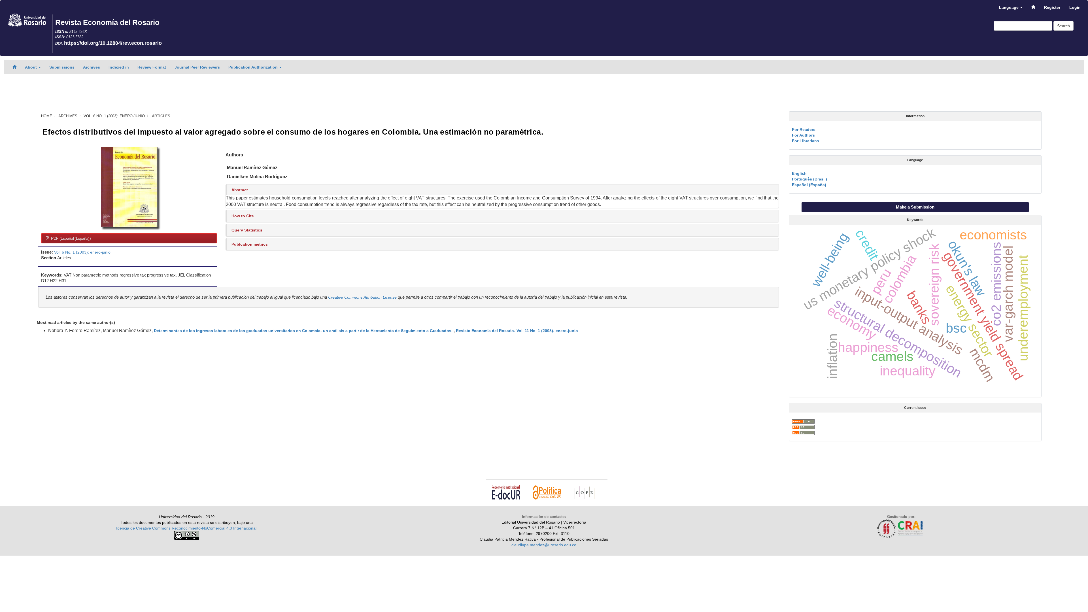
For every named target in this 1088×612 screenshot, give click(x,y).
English (799, 173)
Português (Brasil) (809, 179)
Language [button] (1009, 7)
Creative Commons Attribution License (362, 297)
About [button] (31, 67)
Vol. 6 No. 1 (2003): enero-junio (114, 116)
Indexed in (119, 67)
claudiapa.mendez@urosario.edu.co (543, 545)
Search (1063, 26)
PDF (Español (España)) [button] (70, 238)
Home (46, 116)
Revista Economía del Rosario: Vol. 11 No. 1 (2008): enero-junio (517, 330)
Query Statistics (246, 230)
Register (1052, 7)
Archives (91, 67)
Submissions (62, 67)
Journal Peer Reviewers (197, 67)
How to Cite (242, 216)
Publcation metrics (249, 244)
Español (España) (809, 184)
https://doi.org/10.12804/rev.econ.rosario (113, 43)
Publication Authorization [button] (253, 67)
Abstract (239, 190)
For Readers (803, 129)
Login (1075, 7)
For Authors (803, 135)
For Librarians (805, 141)
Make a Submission (915, 207)
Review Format (151, 67)
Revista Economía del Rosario (107, 22)
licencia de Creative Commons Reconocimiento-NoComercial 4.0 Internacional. (187, 528)
